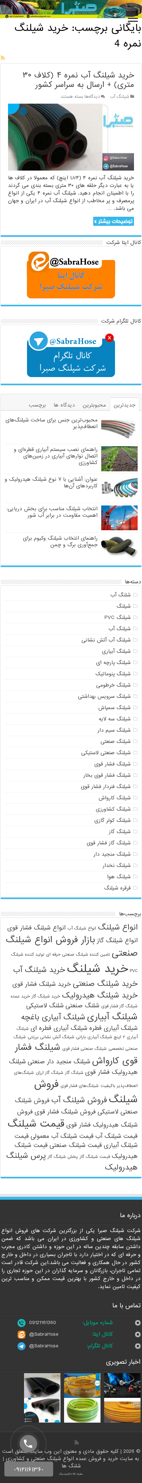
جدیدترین (124, 405)
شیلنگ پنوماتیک (113, 674)
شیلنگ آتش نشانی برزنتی (51, 1037)
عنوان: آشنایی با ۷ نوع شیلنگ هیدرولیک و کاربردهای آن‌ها (51, 482)
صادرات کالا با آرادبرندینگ (71, 1474)
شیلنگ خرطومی (113, 685)
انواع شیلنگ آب (81, 928)
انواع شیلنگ (118, 927)
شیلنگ (124, 606)
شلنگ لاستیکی (45, 1005)
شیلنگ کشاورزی (113, 809)
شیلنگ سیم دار (114, 730)
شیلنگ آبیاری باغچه (53, 1017)
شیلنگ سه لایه (115, 719)
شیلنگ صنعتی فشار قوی (84, 1049)
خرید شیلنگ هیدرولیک (100, 995)
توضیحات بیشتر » (113, 221)
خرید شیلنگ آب (39, 970)
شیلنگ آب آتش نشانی (106, 640)
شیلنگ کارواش (115, 798)
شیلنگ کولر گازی (112, 820)
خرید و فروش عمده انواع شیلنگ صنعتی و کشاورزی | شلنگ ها (61, 1462)
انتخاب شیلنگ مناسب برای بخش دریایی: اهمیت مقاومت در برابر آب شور (52, 512)
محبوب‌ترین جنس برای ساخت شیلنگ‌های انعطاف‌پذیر (51, 423)
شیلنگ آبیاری (116, 651)
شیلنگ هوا (119, 877)
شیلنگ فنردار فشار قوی (106, 787)
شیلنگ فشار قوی (112, 764)
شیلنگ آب (119, 96)
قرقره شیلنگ (117, 888)
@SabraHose (43, 1334)
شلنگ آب (120, 595)
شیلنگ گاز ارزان (49, 1073)
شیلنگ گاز (120, 832)
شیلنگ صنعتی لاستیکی (106, 753)
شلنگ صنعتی (82, 1005)
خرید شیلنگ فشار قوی (41, 984)
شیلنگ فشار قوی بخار (107, 775)
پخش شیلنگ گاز (63, 1157)
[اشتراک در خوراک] (3, 58)
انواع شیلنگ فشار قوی (36, 927)
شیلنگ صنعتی (115, 741)
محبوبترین (94, 405)
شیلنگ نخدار (117, 866)
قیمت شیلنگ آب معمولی (62, 1136)
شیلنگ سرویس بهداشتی (104, 696)
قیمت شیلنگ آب (116, 1136)
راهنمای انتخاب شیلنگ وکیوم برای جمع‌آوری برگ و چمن (60, 541)
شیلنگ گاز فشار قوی (109, 843)
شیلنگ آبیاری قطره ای (59, 1028)
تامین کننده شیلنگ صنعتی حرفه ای (78, 954)
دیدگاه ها (64, 405)
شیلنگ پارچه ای (113, 663)
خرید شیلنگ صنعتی (105, 984)
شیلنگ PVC (117, 617)
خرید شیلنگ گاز (46, 996)
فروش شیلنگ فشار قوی (65, 1111)
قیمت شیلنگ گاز (95, 1157)
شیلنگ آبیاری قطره (113, 1028)
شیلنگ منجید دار (112, 854)
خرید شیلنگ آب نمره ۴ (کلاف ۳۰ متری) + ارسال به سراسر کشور (78, 80)
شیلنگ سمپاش (114, 708)
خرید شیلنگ (97, 969)
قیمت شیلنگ (36, 1124)
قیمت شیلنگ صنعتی (76, 1145)
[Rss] (76, 1442)
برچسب (37, 405)
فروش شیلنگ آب (79, 1100)
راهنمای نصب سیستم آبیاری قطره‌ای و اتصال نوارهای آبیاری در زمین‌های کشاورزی (56, 456)
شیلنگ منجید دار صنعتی (59, 1061)
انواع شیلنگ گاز (117, 940)
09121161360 (42, 1323)
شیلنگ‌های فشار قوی (79, 1086)
